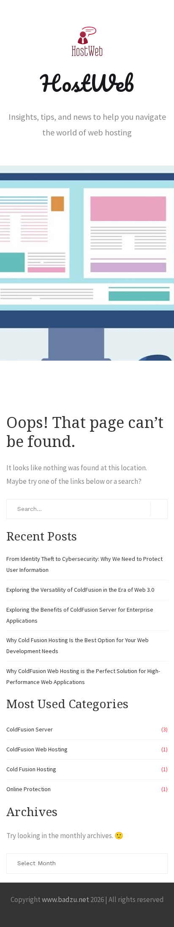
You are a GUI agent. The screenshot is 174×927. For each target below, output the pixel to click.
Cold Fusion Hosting (31, 769)
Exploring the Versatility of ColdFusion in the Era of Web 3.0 (80, 589)
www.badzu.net (65, 899)
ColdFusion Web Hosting (37, 749)
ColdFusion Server (29, 729)
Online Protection (28, 789)
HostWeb (87, 83)
